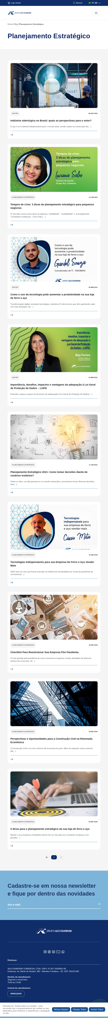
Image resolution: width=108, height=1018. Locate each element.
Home (10, 24)
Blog (16, 24)
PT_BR (94, 3)
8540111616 (16, 993)
